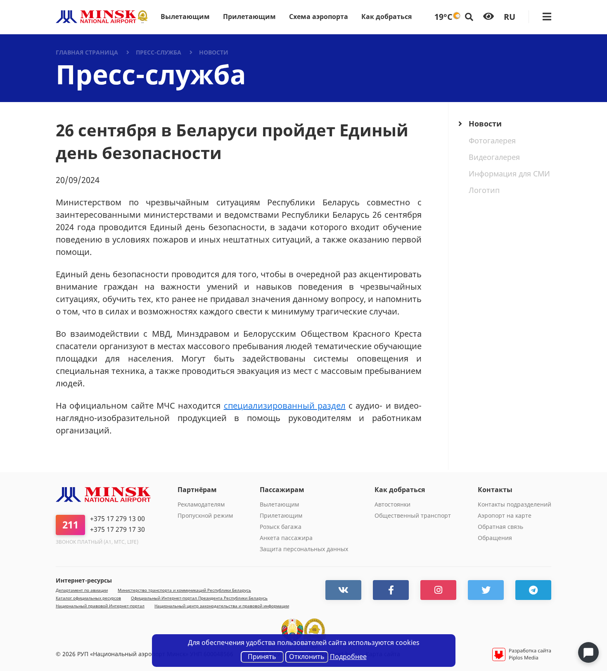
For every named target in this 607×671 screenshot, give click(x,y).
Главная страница (87, 52)
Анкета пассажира (286, 538)
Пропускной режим (205, 515)
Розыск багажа (280, 527)
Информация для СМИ (509, 173)
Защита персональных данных (304, 549)
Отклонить (307, 656)
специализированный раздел (285, 405)
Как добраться (386, 16)
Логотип (484, 190)
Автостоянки (392, 504)
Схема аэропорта (318, 16)
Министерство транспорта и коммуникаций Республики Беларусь (184, 590)
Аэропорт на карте (504, 515)
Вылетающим (185, 16)
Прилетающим (249, 16)
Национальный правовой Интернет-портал (100, 606)
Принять (262, 656)
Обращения (495, 538)
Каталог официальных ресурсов (88, 598)
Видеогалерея (494, 157)
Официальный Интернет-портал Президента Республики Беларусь (199, 598)
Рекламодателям (201, 504)
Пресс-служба (158, 52)
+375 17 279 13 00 (117, 518)
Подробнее (348, 656)
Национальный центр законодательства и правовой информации (221, 606)
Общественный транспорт (413, 515)
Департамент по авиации (82, 590)
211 (70, 524)
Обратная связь (500, 527)
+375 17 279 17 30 (117, 529)
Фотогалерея (492, 140)
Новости (213, 52)
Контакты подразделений (514, 504)
